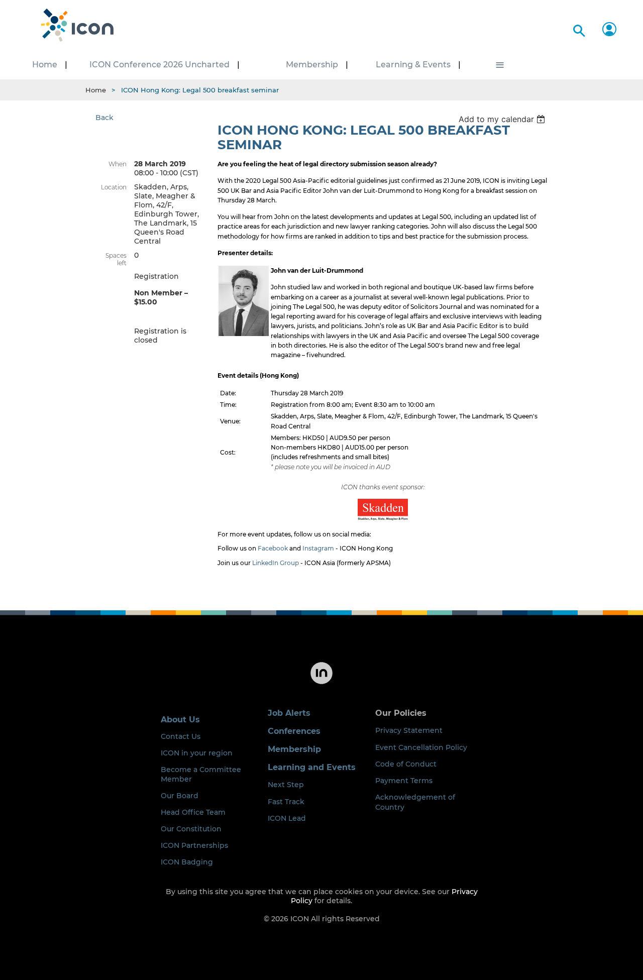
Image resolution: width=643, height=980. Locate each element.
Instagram (318, 548)
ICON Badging (187, 861)
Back (104, 117)
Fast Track (286, 801)
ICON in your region (197, 752)
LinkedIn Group (275, 563)
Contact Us (180, 736)
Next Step (286, 784)
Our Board (179, 795)
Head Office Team (193, 812)
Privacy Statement (409, 730)
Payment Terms (404, 780)
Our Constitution (191, 828)
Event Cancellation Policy (421, 747)
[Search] (577, 29)
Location (114, 187)
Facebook (273, 548)
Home (95, 90)
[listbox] (503, 119)
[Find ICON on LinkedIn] (321, 683)
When (118, 164)
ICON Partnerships (194, 845)
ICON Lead (287, 818)
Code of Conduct (406, 764)
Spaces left (116, 259)
